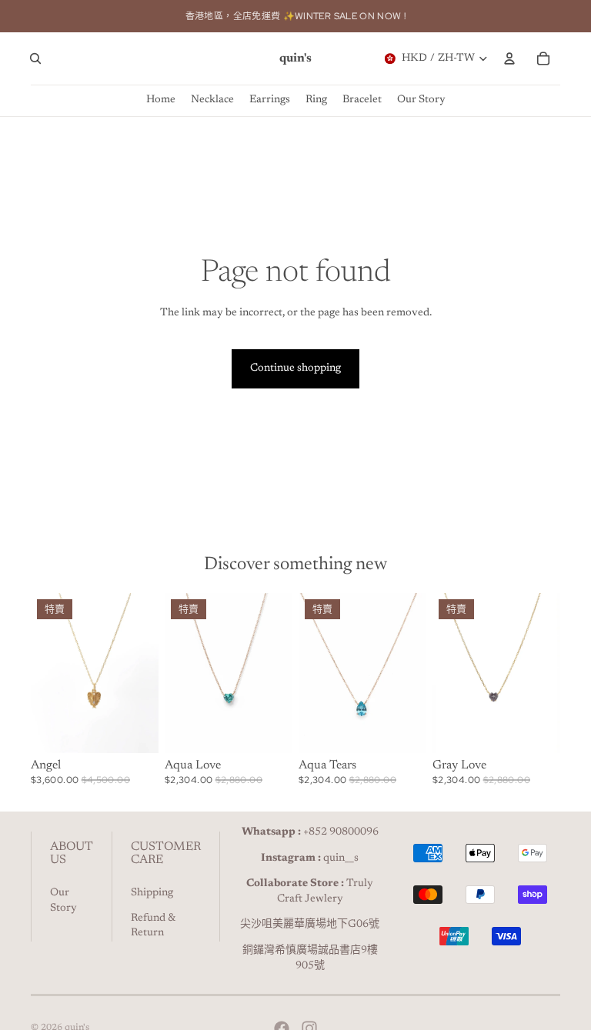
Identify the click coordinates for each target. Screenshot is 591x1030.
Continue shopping (295, 368)
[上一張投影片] (48, 673)
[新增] (135, 729)
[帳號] (509, 58)
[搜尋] (35, 58)
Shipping (152, 893)
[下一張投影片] (142, 673)
